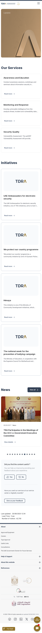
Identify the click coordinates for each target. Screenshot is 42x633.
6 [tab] (19, 454)
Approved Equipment (7, 532)
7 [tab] (22, 454)
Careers (3, 536)
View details (8, 442)
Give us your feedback (15, 501)
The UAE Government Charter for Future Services (16, 551)
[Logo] (8, 3)
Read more (8, 94)
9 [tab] (27, 454)
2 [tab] (10, 454)
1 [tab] (7, 454)
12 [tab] (34, 454)
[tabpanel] (21, 33)
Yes (11, 477)
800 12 (26, 597)
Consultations (5, 547)
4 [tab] (14, 454)
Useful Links (5, 543)
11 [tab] (32, 454)
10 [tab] (29, 454)
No (23, 477)
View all (32, 390)
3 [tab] (12, 454)
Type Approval (5, 540)
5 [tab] (17, 454)
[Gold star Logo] (18, 3)
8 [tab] (24, 454)
